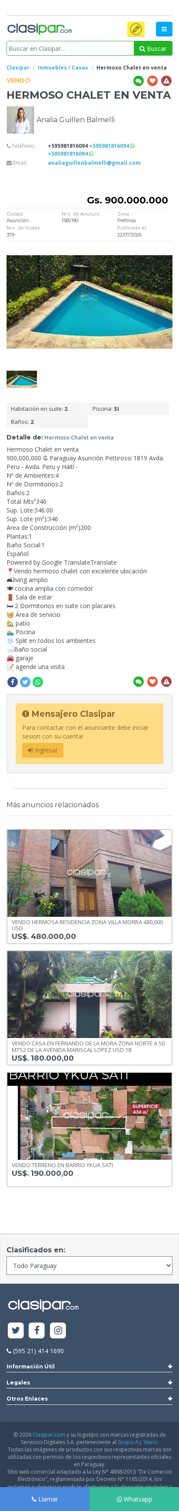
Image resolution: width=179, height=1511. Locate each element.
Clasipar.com (49, 1434)
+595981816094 (109, 146)
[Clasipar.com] (39, 29)
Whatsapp (137, 1499)
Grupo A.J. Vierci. (138, 1442)
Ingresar (45, 750)
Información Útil (31, 1366)
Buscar (155, 48)
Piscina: (106, 409)
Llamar (47, 1499)
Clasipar (18, 67)
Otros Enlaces (27, 1398)
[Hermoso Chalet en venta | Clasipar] (22, 373)
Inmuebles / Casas (63, 67)
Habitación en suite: (39, 409)
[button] (136, 29)
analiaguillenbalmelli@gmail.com (94, 162)
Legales (18, 1382)
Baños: (22, 422)
